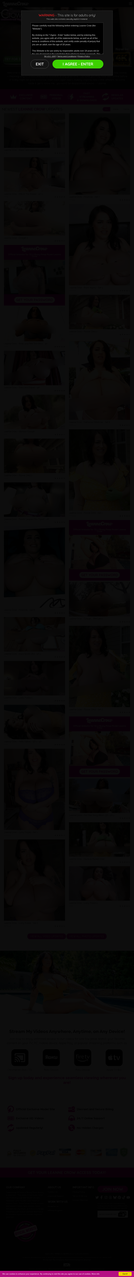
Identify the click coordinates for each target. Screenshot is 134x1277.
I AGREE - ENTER (78, 63)
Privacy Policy (84, 56)
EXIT (40, 63)
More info (95, 1274)
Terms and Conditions (66, 56)
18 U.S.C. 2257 (50, 56)
